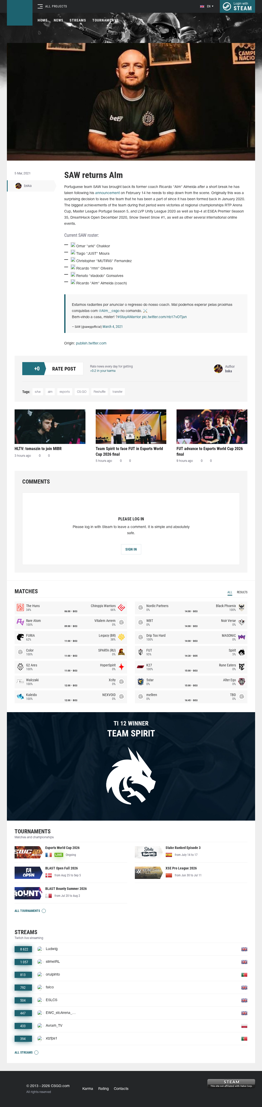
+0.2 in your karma (102, 371)
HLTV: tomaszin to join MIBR (38, 448)
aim (50, 391)
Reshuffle (99, 391)
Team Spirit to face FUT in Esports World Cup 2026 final (129, 451)
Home (43, 20)
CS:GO (81, 391)
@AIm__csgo (109, 311)
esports (65, 391)
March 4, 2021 (113, 327)
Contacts (121, 1089)
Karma (87, 1089)
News (58, 20)
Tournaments (105, 20)
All (229, 592)
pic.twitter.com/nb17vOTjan (164, 317)
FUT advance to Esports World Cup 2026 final (210, 451)
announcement (107, 193)
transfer (118, 391)
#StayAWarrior (129, 317)
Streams (78, 20)
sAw (38, 391)
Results (242, 592)
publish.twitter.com (91, 343)
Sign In (131, 549)
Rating (103, 1089)
